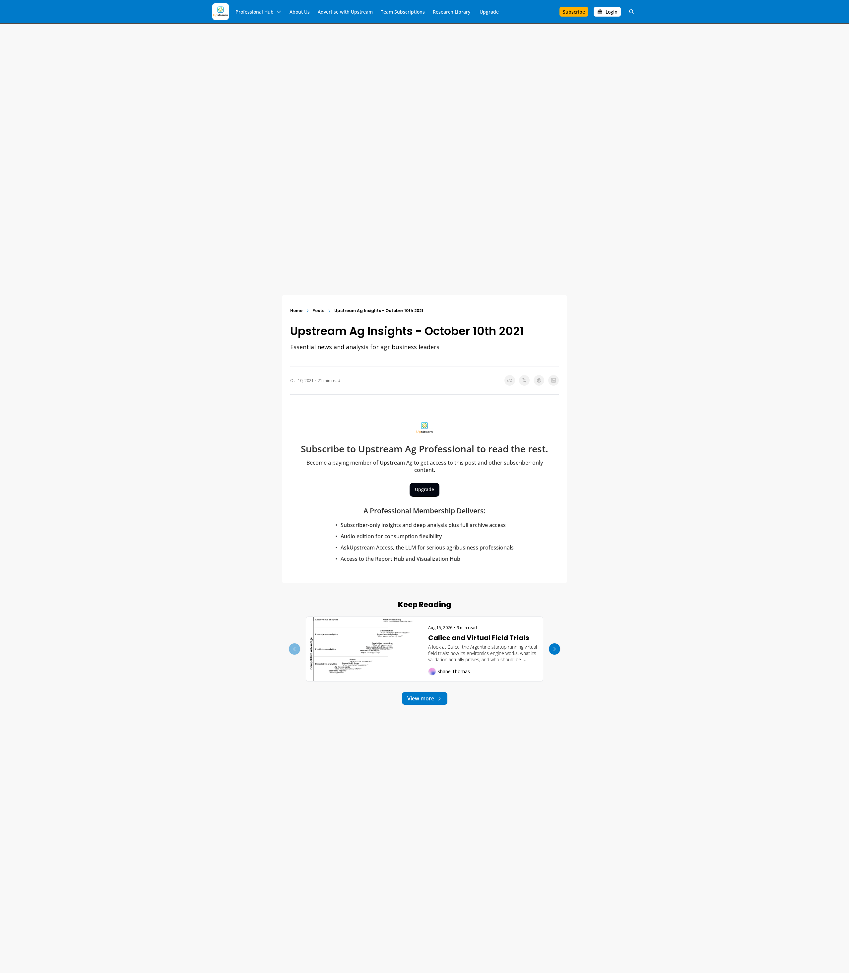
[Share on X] (524, 380)
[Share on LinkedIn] (553, 380)
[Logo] (220, 11)
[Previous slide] (294, 649)
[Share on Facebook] (509, 380)
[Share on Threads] (539, 380)
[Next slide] (554, 649)
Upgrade (424, 489)
